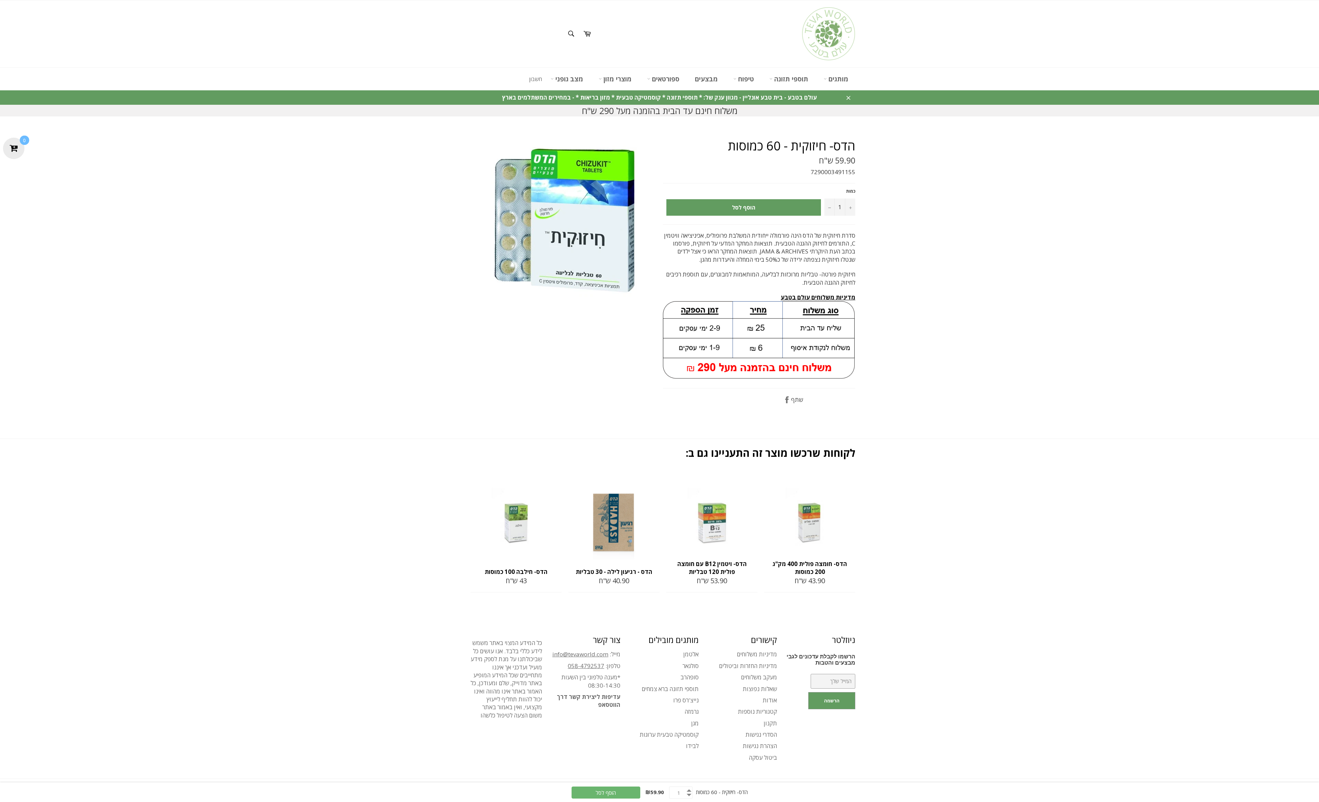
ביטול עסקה (763, 757)
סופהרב (689, 677)
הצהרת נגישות (760, 746)
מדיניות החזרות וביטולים (748, 666)
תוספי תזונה (790, 79)
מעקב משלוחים (759, 677)
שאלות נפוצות (760, 689)
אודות (770, 700)
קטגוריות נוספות (757, 711)
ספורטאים (664, 79)
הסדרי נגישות (761, 734)
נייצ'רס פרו (686, 700)
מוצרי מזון (617, 79)
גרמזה (692, 711)
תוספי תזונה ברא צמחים (670, 689)
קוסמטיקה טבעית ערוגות (669, 734)
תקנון (770, 723)
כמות (850, 191)
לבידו (692, 746)
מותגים (837, 79)
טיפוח (745, 79)
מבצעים (706, 79)
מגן (695, 723)
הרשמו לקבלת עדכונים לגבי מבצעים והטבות (821, 660)
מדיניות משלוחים (757, 654)
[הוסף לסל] (556, 479)
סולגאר (691, 666)
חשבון (535, 79)
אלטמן (691, 654)
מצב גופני (568, 79)
